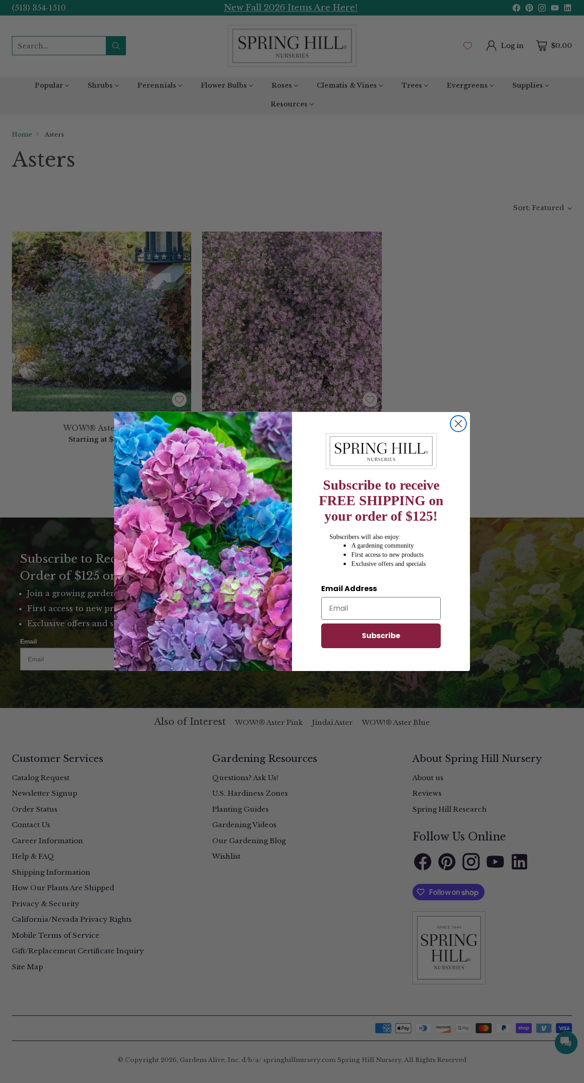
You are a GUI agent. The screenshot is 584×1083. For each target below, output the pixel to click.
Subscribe (381, 635)
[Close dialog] (458, 424)
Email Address (349, 588)
